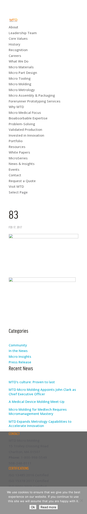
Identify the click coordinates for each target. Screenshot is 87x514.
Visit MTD (16, 186)
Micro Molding (20, 84)
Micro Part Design (23, 72)
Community (18, 345)
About (13, 27)
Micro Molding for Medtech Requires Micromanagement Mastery (38, 411)
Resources (17, 146)
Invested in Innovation (26, 135)
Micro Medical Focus (25, 112)
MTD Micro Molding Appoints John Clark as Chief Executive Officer (42, 391)
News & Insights (22, 163)
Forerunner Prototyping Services (34, 101)
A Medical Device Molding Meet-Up (36, 401)
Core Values (18, 38)
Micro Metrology (22, 89)
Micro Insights (20, 356)
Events (14, 169)
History (14, 44)
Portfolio (16, 141)
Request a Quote (22, 181)
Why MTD (16, 106)
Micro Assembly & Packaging (32, 95)
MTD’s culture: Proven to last (32, 382)
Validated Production (25, 129)
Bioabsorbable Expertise (28, 118)
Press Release (20, 362)
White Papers (19, 152)
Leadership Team (23, 33)
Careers (15, 55)
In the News (18, 350)
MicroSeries (18, 158)
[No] (81, 500)
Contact (15, 175)
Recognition (18, 50)
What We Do (18, 61)
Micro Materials (21, 67)
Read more (48, 507)
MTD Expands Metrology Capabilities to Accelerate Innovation (40, 423)
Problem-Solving (22, 124)
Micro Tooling (20, 78)
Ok (33, 507)
